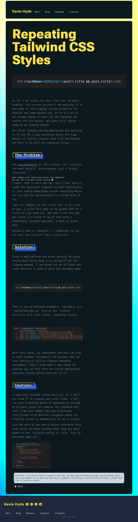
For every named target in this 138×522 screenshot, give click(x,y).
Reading (59, 11)
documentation (27, 164)
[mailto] (27, 504)
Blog (47, 11)
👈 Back (18, 486)
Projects (60, 513)
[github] (31, 504)
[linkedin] (36, 504)
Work (37, 11)
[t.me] (40, 504)
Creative (74, 11)
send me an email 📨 (32, 480)
